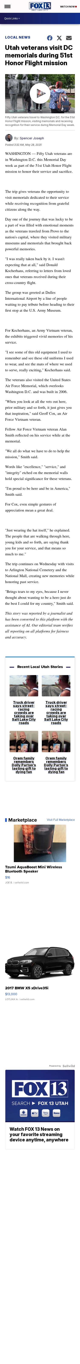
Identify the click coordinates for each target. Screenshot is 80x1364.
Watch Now (67, 6)
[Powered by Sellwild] (69, 1065)
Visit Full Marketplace (61, 819)
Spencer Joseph (32, 138)
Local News (18, 37)
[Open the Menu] (7, 6)
